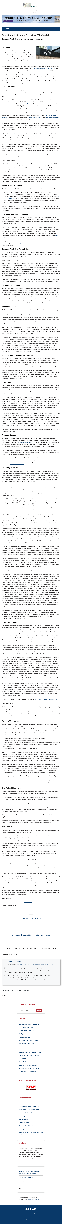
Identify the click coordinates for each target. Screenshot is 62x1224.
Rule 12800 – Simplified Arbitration (25, 442)
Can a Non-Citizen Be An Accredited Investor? (30, 1052)
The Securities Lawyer (27, 1177)
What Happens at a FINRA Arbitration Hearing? (47, 699)
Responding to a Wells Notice (26, 1043)
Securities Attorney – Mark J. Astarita (28, 1040)
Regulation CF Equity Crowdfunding (28, 1065)
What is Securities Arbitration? (31, 919)
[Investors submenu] (27, 948)
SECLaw (30, 1209)
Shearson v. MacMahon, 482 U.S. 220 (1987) (44, 68)
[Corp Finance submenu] (37, 948)
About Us (53, 1212)
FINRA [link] (18, 63)
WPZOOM (34, 1221)
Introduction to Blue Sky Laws (26, 1027)
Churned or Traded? (24, 1122)
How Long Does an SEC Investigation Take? (30, 1129)
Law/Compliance (45, 1212)
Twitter (27, 1185)
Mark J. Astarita (28, 902)
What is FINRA (22, 1062)
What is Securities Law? (25, 1037)
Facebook (28, 1188)
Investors (28, 1212)
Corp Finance (36, 1212)
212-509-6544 (31, 964)
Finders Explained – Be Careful (27, 1030)
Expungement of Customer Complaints (29, 1024)
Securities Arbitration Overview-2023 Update (30, 1068)
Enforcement (16, 1212)
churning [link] (10, 552)
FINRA (27, 103)
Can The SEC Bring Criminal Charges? (29, 1055)
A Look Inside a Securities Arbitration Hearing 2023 (31, 935)
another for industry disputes (52, 117)
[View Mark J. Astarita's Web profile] (4, 968)
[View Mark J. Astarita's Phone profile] (4, 975)
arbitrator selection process (17, 464)
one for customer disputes (35, 117)
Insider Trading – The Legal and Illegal (29, 1109)
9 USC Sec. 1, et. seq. (15, 243)
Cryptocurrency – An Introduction (27, 1071)
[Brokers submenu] (19, 948)
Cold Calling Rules (23, 1119)
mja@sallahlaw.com (39, 964)
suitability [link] (4, 552)
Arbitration (8, 1212)
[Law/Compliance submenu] (49, 948)
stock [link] (42, 487)
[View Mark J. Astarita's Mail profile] (4, 971)
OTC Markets (22, 1058)
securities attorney (15, 133)
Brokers (23, 1212)
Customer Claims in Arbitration (26, 1103)
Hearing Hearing (23, 1034)
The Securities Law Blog (35, 1181)
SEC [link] (21, 105)
